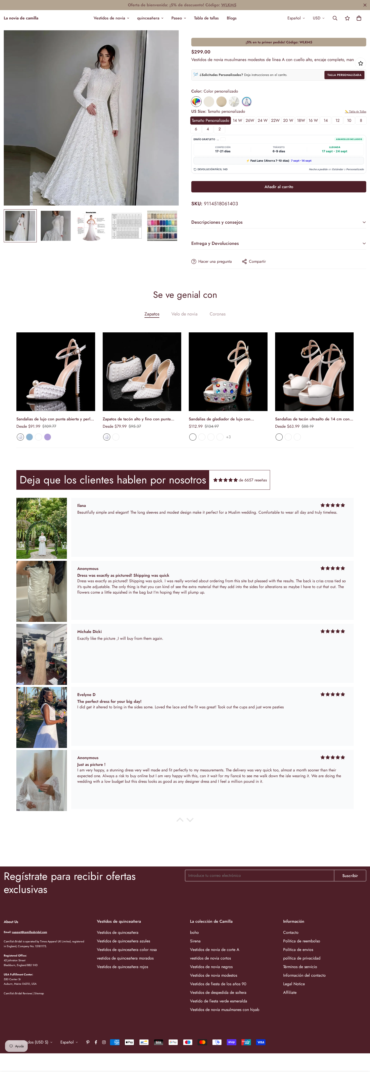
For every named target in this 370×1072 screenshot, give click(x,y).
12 (338, 120)
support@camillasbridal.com (29, 932)
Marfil (234, 102)
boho (194, 932)
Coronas (218, 314)
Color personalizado (196, 102)
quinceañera (148, 18)
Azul (29, 437)
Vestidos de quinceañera (117, 932)
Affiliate (290, 992)
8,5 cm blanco (288, 437)
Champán (221, 102)
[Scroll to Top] (360, 1044)
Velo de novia (184, 314)
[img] (225, 480)
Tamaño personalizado (210, 120)
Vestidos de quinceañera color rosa (127, 949)
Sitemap (39, 993)
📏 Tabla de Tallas (355, 111)
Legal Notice (294, 984)
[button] (359, 18)
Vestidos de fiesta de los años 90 (218, 984)
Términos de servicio (300, 967)
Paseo (176, 18)
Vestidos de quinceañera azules (123, 941)
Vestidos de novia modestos (213, 975)
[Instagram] (104, 1042)
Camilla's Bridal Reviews (18, 993)
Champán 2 (211, 437)
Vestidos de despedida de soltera (218, 992)
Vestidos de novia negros (211, 967)
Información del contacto (304, 975)
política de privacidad (301, 958)
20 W (288, 120)
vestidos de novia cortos (210, 958)
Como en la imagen (247, 102)
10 (349, 120)
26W (250, 120)
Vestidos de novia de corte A (214, 949)
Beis (38, 437)
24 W (263, 120)
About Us (11, 921)
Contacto (291, 932)
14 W (237, 120)
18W (301, 120)
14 (326, 120)
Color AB (193, 437)
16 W (313, 120)
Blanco (20, 437)
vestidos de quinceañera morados (125, 958)
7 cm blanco (279, 437)
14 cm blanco (297, 437)
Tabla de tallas (206, 18)
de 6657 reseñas (253, 480)
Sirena (195, 941)
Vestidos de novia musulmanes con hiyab (224, 1009)
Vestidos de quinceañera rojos (122, 967)
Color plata (202, 437)
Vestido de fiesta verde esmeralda (218, 1001)
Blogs (232, 18)
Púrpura (47, 437)
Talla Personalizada (344, 75)
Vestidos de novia (109, 18)
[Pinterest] (88, 1042)
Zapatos (151, 314)
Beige (209, 102)
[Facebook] (96, 1042)
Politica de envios (298, 949)
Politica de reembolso (301, 941)
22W (275, 120)
